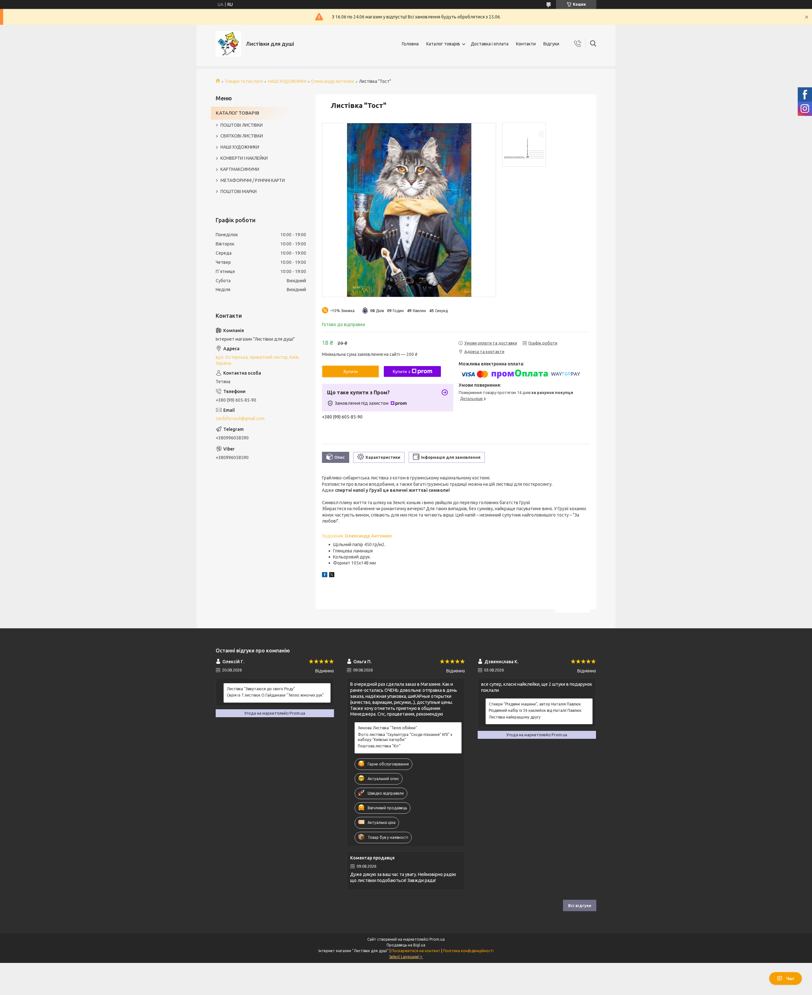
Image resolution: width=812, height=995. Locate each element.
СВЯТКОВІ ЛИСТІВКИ (241, 135)
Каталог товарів (443, 43)
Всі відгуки (579, 905)
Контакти (526, 43)
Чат (790, 978)
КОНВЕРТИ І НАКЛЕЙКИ (244, 158)
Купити (351, 371)
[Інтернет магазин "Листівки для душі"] (228, 44)
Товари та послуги (244, 81)
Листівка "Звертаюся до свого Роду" (261, 689)
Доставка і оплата (489, 43)
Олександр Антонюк (332, 81)
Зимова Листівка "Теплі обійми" (387, 728)
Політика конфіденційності (468, 951)
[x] (331, 575)
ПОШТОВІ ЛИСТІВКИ (241, 125)
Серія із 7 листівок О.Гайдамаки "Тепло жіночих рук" (275, 695)
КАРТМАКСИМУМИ (239, 169)
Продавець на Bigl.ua (406, 945)
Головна (410, 43)
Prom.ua (437, 939)
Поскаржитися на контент (415, 951)
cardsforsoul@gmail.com (240, 418)
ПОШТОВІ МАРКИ (238, 191)
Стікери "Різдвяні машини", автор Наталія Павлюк (535, 704)
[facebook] (324, 575)
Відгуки (551, 43)
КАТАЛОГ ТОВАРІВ (237, 113)
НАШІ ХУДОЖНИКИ (287, 81)
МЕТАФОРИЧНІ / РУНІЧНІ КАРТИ (252, 180)
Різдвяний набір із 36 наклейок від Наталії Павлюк (535, 710)
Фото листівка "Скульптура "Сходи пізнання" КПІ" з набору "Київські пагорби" (405, 737)
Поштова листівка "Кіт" (379, 746)
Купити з (401, 371)
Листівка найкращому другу (514, 717)
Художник (357, 535)
